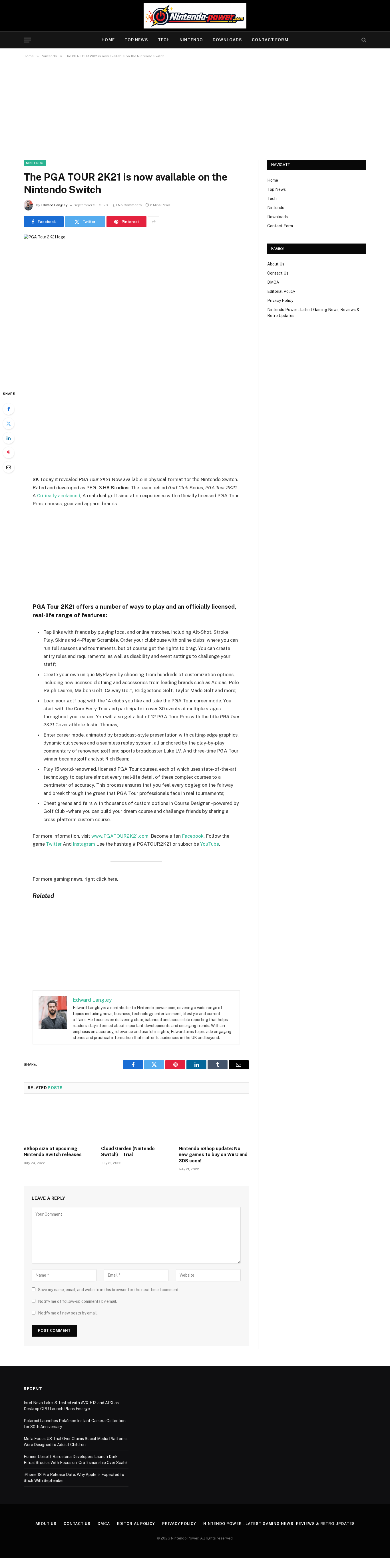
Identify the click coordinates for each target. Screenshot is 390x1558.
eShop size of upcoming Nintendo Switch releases (53, 1152)
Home (108, 40)
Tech (164, 40)
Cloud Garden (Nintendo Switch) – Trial (128, 1152)
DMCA (273, 282)
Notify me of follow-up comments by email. (77, 1301)
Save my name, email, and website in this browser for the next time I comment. (109, 1289)
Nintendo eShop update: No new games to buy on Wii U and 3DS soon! (213, 1155)
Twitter (54, 844)
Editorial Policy (281, 291)
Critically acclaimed (58, 495)
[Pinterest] (8, 452)
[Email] (8, 467)
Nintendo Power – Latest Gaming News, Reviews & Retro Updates (279, 1524)
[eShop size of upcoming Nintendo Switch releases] (59, 1121)
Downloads (227, 40)
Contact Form (270, 40)
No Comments (130, 205)
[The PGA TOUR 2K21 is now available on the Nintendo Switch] (136, 307)
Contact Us (277, 273)
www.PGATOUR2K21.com (119, 836)
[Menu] (27, 40)
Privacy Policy (280, 300)
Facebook (193, 836)
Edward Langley (54, 205)
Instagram (84, 844)
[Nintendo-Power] (195, 15)
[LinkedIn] (8, 438)
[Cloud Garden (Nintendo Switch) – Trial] (136, 1121)
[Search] (363, 40)
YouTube (209, 844)
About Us (275, 264)
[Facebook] (8, 409)
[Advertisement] (195, 108)
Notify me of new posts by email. (68, 1313)
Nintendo (191, 40)
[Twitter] (8, 423)
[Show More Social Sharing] (153, 221)
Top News (136, 40)
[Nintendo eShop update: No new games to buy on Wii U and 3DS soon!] (214, 1121)
